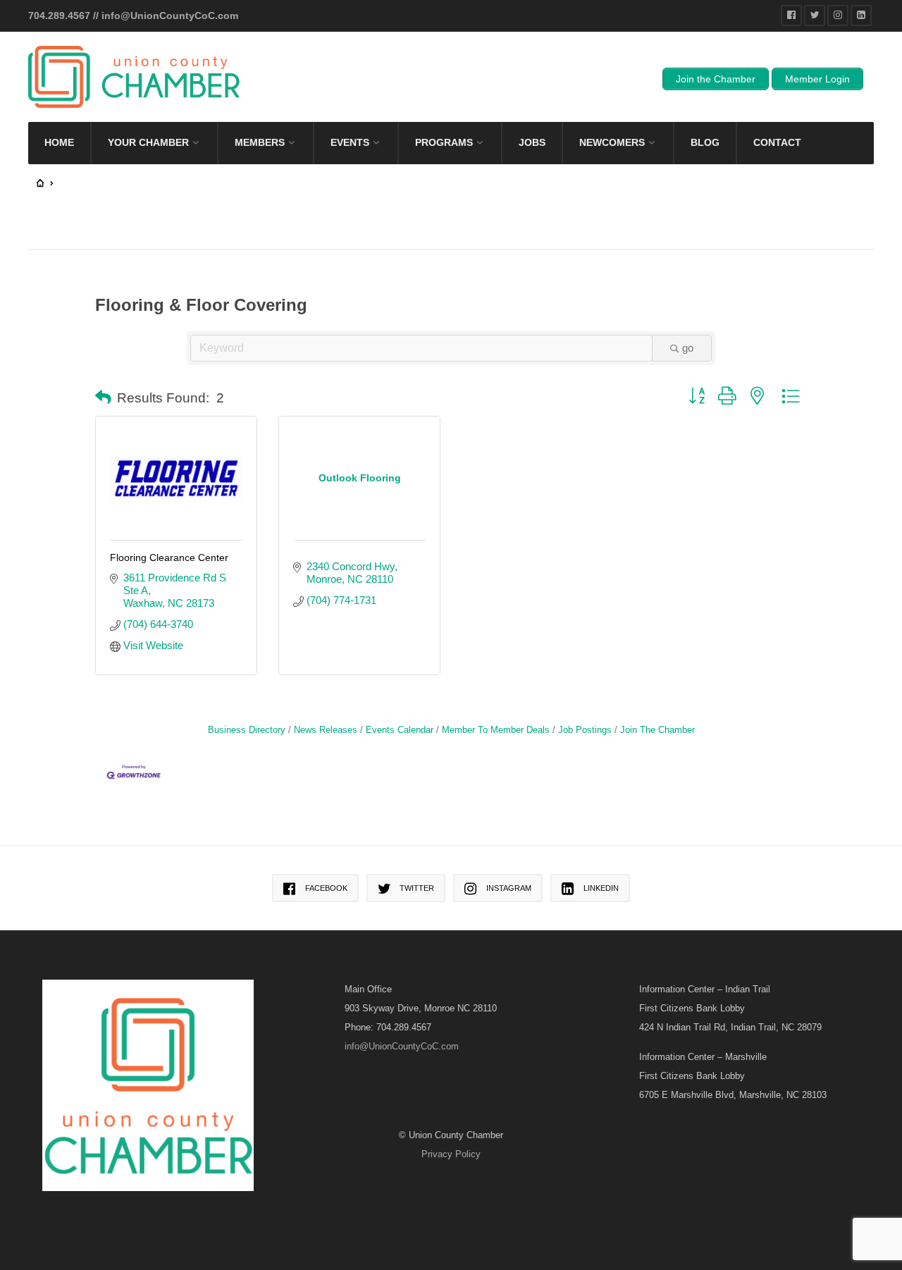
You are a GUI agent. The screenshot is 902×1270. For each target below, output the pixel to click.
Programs (444, 142)
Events (349, 142)
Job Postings (585, 730)
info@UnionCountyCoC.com (169, 15)
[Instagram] (837, 15)
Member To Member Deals (496, 730)
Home (59, 142)
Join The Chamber (657, 730)
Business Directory (246, 730)
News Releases (325, 730)
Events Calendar (399, 730)
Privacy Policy (451, 1154)
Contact (777, 142)
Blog (705, 142)
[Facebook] (791, 15)
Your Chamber (148, 142)
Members (260, 142)
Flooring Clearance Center (169, 557)
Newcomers (612, 142)
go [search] (687, 348)
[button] (103, 398)
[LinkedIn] (861, 15)
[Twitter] (814, 15)
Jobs (532, 142)
